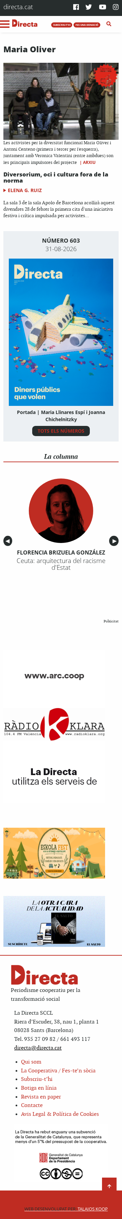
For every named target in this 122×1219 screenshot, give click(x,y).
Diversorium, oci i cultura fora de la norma (55, 177)
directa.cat (18, 6)
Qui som (31, 1062)
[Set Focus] (109, 24)
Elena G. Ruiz (25, 190)
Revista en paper (41, 1097)
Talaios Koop (66, 1209)
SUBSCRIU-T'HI (61, 24)
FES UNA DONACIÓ (87, 24)
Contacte (32, 1105)
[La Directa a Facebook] (76, 8)
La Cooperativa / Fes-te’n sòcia (58, 1071)
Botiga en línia (39, 1088)
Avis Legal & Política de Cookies (60, 1114)
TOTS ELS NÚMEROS (61, 431)
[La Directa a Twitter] (88, 8)
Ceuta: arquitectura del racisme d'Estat (61, 564)
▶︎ (116, 541)
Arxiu (89, 162)
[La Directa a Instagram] (116, 8)
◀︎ (8, 541)
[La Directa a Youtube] (102, 8)
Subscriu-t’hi (37, 1079)
